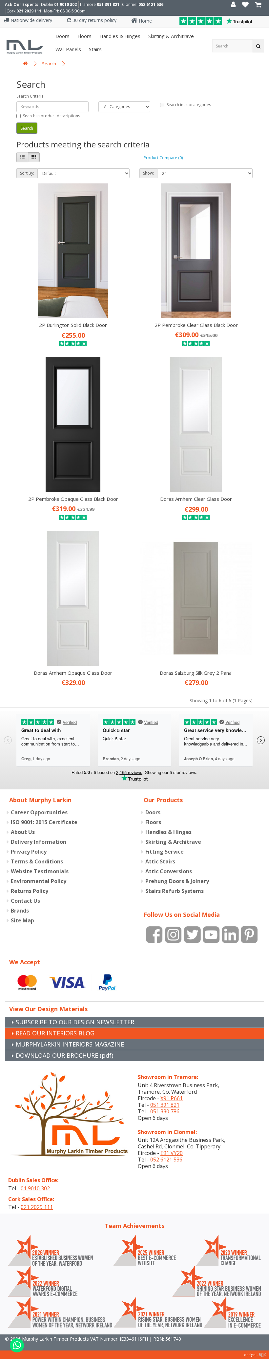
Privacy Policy (29, 851)
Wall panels (67, 49)
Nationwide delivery (30, 20)
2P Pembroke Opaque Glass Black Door (73, 499)
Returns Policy (29, 891)
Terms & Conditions (37, 861)
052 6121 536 (150, 4)
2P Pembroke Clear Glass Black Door (196, 325)
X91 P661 (171, 1098)
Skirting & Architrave (170, 36)
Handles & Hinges (119, 36)
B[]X (262, 1354)
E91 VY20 (171, 1153)
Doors (62, 36)
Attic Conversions (168, 871)
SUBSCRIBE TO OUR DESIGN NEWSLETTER (75, 1022)
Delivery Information (38, 841)
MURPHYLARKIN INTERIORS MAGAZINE (70, 1044)
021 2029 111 (28, 11)
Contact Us (25, 900)
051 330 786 (164, 1111)
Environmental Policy (38, 881)
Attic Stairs (160, 861)
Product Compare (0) (163, 157)
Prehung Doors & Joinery (177, 881)
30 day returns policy (93, 20)
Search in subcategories (189, 104)
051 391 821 (108, 4)
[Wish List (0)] (245, 5)
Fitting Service (164, 851)
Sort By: (27, 173)
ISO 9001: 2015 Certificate (44, 822)
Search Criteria (30, 96)
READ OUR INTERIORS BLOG (55, 1033)
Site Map (22, 920)
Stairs (95, 49)
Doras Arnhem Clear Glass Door (196, 499)
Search (49, 63)
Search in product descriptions (51, 116)
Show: (148, 173)
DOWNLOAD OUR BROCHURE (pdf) (64, 1055)
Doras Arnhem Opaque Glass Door (73, 673)
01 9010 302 (65, 4)
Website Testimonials (40, 871)
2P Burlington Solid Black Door (73, 325)
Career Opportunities (39, 812)
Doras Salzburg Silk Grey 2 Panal (196, 673)
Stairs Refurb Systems (174, 891)
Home (144, 21)
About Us (23, 832)
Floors (84, 36)
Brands (20, 910)
